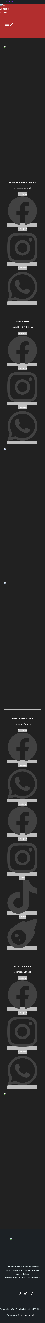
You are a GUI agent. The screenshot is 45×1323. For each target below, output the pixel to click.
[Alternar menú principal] (9, 24)
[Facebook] (13, 1294)
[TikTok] (31, 1294)
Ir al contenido (7, 1)
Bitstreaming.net (26, 1315)
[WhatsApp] (25, 1294)
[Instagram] (19, 1294)
